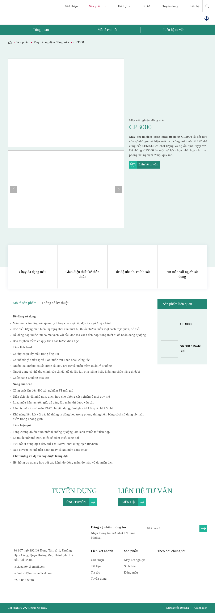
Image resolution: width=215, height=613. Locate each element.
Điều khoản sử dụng (177, 607)
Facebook (160, 560)
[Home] (10, 42)
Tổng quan (41, 30)
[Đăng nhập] (207, 18)
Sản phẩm (95, 6)
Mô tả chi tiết (107, 30)
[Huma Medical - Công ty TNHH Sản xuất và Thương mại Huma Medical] (22, 12)
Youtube (168, 560)
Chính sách (200, 607)
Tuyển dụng (170, 6)
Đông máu (131, 572)
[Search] (207, 6)
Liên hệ (194, 6)
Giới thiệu (71, 6)
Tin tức (146, 6)
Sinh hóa (130, 566)
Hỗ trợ (122, 6)
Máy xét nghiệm (135, 560)
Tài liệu (96, 566)
